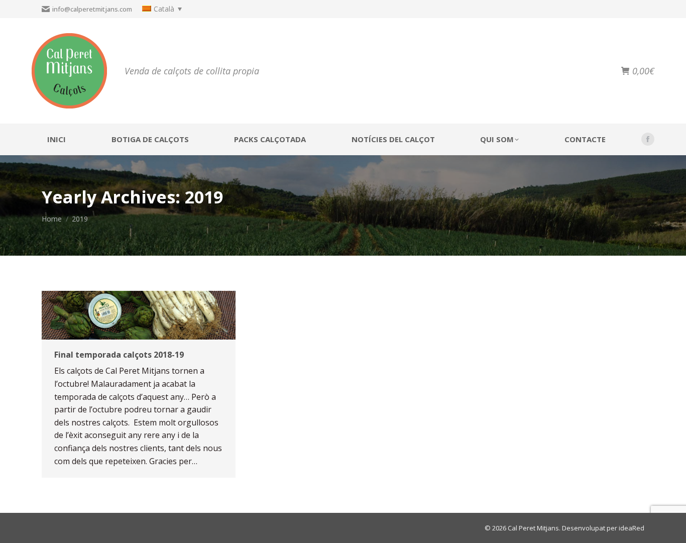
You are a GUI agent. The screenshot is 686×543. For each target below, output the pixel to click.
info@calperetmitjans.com (92, 9)
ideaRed (631, 527)
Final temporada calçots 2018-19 (119, 354)
